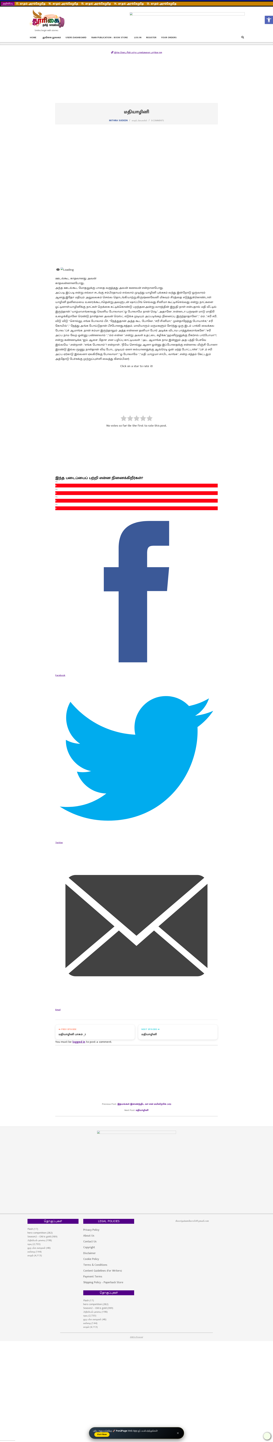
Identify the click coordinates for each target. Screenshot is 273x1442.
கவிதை (31, 1251)
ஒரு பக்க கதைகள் (36, 1247)
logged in (79, 1041)
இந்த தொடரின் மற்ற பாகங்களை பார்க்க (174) (137, 52)
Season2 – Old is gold (39, 1236)
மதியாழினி (142, 1110)
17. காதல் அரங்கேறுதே (30, 3)
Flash (30, 1228)
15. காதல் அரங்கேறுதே (96, 3)
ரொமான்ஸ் (142, 120)
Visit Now (102, 1434)
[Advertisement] (136, 80)
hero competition (36, 1232)
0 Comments (157, 120)
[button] (269, 20)
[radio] (124, 418)
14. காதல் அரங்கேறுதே (129, 3)
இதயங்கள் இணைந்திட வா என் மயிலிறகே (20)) (144, 1104)
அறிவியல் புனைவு (36, 1240)
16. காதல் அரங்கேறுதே (63, 3)
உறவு (29, 1244)
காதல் (134, 120)
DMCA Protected (136, 1337)
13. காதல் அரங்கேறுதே (161, 3)
